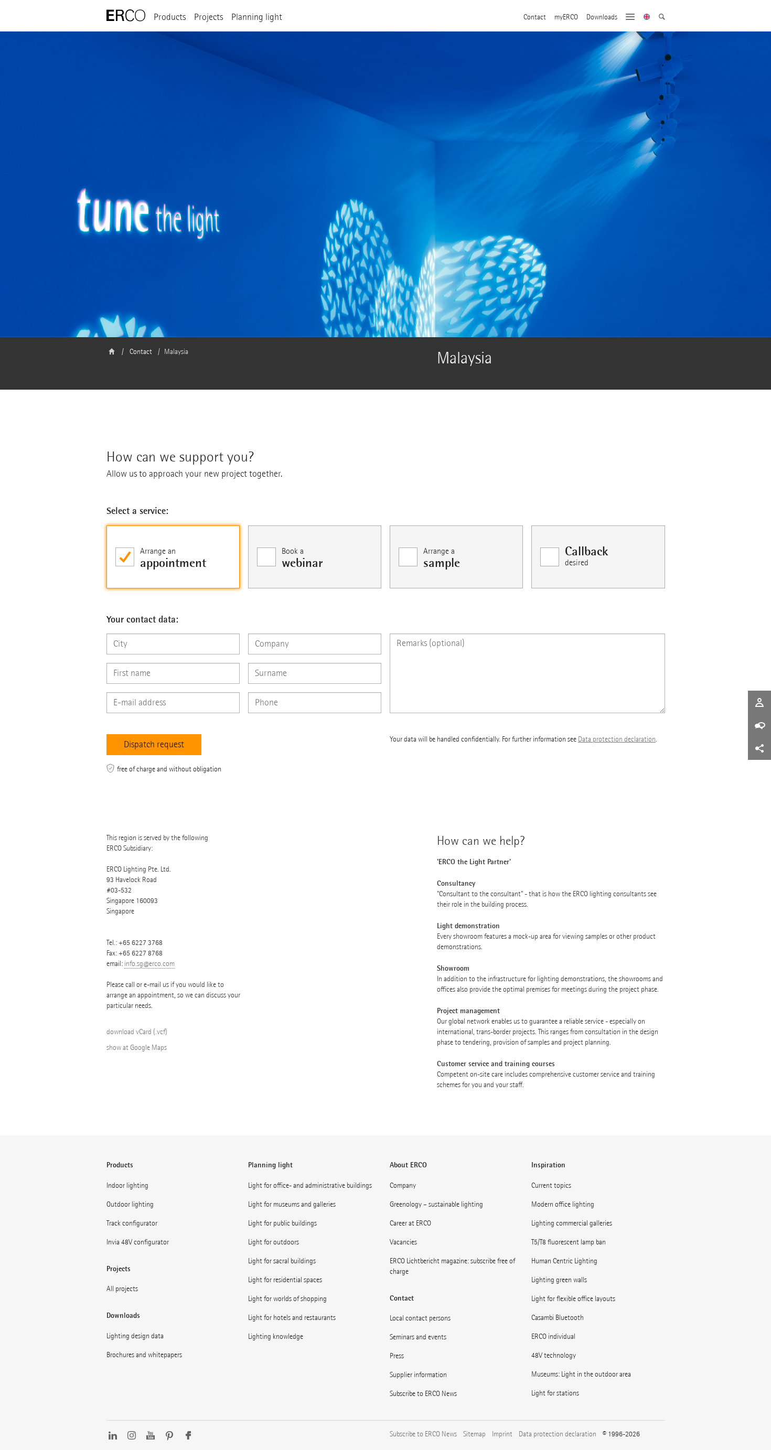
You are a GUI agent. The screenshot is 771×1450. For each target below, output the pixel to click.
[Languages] (647, 18)
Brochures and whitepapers (144, 1354)
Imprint (502, 1434)
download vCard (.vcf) (136, 1031)
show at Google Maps (136, 1047)
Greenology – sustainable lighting (436, 1204)
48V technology (553, 1355)
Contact (534, 17)
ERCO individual (553, 1336)
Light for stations (555, 1393)
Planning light (256, 17)
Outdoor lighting (130, 1204)
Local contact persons (420, 1318)
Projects (208, 17)
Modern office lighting (562, 1204)
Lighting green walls (559, 1279)
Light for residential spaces (285, 1279)
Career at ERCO (410, 1223)
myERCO (566, 17)
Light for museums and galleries (292, 1204)
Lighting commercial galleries (571, 1223)
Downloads (601, 17)
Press (397, 1355)
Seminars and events (418, 1337)
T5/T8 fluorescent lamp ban (568, 1242)
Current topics (551, 1185)
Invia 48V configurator (137, 1242)
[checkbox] (173, 556)
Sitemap (474, 1434)
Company (403, 1185)
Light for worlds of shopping (287, 1298)
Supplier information (418, 1374)
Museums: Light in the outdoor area (581, 1374)
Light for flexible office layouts (573, 1298)
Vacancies (403, 1242)
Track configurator (131, 1223)
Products (170, 17)
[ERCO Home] (125, 15)
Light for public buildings (282, 1223)
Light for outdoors (273, 1242)
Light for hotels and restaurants (292, 1317)
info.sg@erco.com (149, 963)
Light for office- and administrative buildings (310, 1185)
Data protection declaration (617, 739)
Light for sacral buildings (282, 1260)
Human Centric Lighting (564, 1260)
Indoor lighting (127, 1185)
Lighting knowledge (275, 1336)
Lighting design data (135, 1335)
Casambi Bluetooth (557, 1317)
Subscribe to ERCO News (423, 1393)
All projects (122, 1288)
